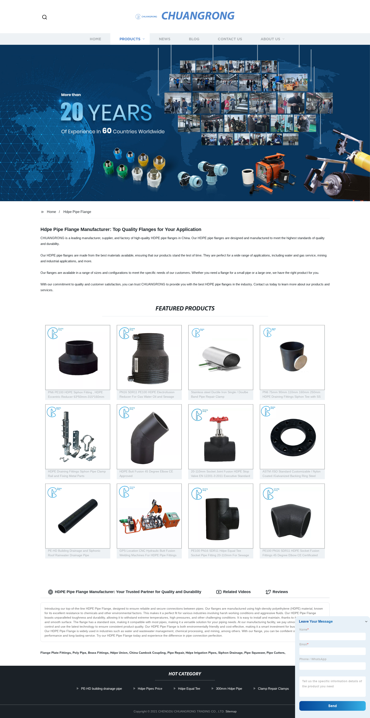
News (164, 39)
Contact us (230, 39)
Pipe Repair (175, 652)
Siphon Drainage (230, 652)
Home (95, 39)
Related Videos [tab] (237, 592)
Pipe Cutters (276, 652)
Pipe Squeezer (254, 652)
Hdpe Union (119, 652)
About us (270, 39)
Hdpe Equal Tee (189, 688)
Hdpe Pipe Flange (77, 212)
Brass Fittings (98, 652)
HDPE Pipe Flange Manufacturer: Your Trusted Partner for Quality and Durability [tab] (128, 592)
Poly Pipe (79, 652)
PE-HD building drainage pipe (101, 688)
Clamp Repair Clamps (273, 688)
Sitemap (231, 711)
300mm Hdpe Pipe (229, 688)
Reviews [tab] (280, 592)
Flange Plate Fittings (55, 652)
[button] (44, 17)
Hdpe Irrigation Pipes (201, 652)
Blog (194, 39)
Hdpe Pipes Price (150, 688)
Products (129, 39)
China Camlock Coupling (147, 652)
